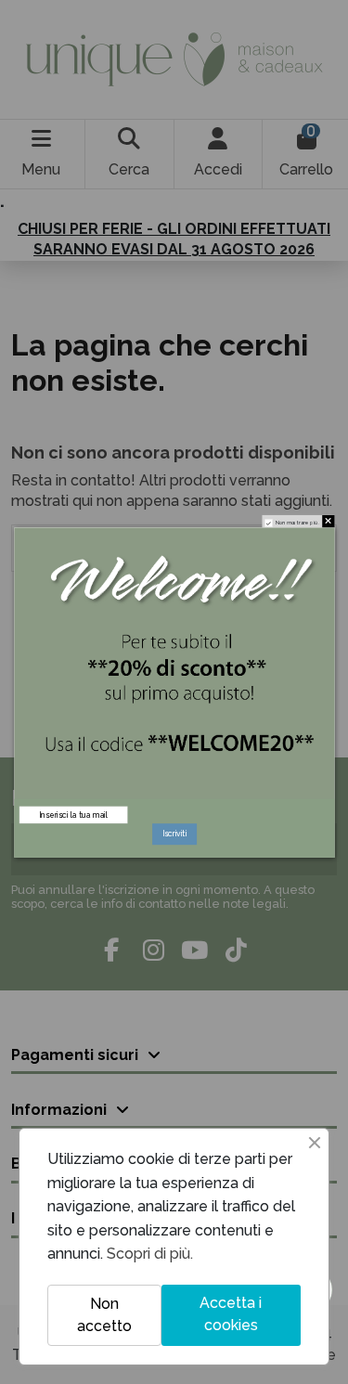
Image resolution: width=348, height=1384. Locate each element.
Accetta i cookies (231, 1314)
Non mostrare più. (297, 522)
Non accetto (104, 1315)
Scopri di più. (150, 1253)
